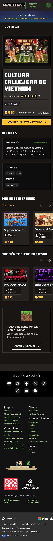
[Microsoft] (45, 518)
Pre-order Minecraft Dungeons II (25, 18)
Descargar (33, 438)
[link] (9, 383)
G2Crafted (14, 95)
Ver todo (7, 205)
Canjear (32, 453)
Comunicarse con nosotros (39, 441)
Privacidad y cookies (9, 524)
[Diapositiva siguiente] (49, 205)
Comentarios (33, 432)
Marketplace (12, 27)
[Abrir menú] (48, 5)
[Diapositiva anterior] (41, 205)
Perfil (30, 449)
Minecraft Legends (11, 420)
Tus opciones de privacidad (17, 535)
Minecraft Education (11, 424)
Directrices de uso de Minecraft (12, 501)
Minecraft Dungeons (12, 417)
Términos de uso (8, 528)
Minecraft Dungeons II (12, 414)
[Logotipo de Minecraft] (13, 5)
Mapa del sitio (34, 435)
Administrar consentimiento (34, 501)
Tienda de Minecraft (36, 414)
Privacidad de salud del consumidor (33, 524)
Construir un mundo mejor (14, 445)
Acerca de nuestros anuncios (13, 532)
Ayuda (31, 428)
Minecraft (8, 411)
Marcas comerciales (24, 528)
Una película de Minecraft (14, 448)
